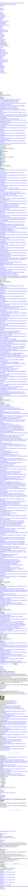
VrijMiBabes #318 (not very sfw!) (9, 101)
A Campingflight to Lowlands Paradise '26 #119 (13, 483)
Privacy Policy (15, 886)
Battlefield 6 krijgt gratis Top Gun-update (11, 661)
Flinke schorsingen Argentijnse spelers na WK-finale (14, 276)
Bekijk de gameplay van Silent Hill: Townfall (12, 224)
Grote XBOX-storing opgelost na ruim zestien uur (13, 624)
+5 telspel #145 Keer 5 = (7, 406)
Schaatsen (2, 40)
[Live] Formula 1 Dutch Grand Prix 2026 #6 (12, 435)
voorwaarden (12, 868)
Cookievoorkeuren (23, 886)
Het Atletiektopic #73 (6, 570)
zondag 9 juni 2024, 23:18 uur (7, 837)
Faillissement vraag (6, 443)
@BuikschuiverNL (13, 702)
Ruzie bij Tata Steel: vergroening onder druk (11, 493)
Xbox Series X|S (4, 53)
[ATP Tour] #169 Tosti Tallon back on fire (11, 444)
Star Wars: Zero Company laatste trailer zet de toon (13, 662)
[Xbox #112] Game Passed (8, 513)
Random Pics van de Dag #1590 (9, 368)
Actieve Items (13, 3)
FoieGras (2, 790)
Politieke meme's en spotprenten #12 (10, 408)
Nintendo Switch (4, 52)
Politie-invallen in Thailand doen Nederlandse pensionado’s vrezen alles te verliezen (12, 106)
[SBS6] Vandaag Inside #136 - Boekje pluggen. (13, 476)
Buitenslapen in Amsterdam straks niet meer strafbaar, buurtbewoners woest (12, 714)
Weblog (5, 3)
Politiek (1, 18)
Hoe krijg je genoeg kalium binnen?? (10, 524)
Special (3, 162)
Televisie (2, 29)
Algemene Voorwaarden (5, 886)
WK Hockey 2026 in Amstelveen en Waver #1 (12, 484)
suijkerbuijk (2, 795)
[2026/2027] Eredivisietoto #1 (9, 563)
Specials (10, 4)
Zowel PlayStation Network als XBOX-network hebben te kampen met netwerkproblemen (12, 626)
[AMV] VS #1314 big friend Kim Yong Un (12, 428)
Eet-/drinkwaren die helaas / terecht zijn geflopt (12, 528)
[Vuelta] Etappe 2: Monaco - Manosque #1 (12, 568)
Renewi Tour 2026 (6, 555)
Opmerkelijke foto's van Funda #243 (10, 473)
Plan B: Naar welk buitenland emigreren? (11, 523)
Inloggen (2, 5)
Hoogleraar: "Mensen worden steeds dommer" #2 (13, 510)
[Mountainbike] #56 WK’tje (8, 531)
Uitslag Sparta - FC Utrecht (8, 227)
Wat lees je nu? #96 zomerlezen (9, 487)
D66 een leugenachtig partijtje (8, 332)
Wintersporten (3, 41)
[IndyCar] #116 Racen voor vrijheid (10, 504)
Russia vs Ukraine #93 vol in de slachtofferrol (12, 541)
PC (0, 48)
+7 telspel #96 (5, 405)
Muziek (1, 26)
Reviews (2, 4)
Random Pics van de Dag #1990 (9, 118)
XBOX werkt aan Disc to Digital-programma (12, 623)
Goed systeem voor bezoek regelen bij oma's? (12, 522)
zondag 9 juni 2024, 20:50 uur (7, 792)
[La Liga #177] (5, 450)
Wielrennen (2, 39)
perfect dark (2, 687)
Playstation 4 (3, 49)
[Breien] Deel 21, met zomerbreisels (10, 412)
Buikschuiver (13, 703)
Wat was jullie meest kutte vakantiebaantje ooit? (13, 485)
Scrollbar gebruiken (5, 95)
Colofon (2, 70)
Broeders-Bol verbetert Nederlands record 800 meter (13, 277)
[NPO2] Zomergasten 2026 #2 (9, 452)
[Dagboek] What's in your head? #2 (10, 546)
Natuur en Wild (5, 511)
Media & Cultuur (4, 30)
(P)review (3, 161)
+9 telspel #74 (5, 404)
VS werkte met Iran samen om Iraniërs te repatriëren (13, 114)
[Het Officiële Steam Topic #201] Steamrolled (12, 501)
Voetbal (1, 34)
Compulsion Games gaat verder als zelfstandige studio (14, 258)
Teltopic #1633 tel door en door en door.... (11, 417)
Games (1, 47)
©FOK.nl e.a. (3, 888)
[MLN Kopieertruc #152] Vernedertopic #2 (11, 458)
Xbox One (2, 51)
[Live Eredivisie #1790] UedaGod (10, 562)
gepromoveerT (3, 833)
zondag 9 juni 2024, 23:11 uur (7, 831)
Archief (14, 4)
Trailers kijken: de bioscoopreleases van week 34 (12, 225)
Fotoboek (2, 66)
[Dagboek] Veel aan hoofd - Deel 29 (10, 478)
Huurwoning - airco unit (7, 530)
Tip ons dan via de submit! (18, 692)
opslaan (2, 97)
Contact (2, 69)
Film (1, 27)
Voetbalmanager (3, 44)
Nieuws (18, 3)
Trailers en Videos (4, 60)
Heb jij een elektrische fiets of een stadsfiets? (12, 520)
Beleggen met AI (5, 423)
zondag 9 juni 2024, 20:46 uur (7, 787)
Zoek (8, 3)
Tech (1, 19)
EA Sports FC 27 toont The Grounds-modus (11, 621)
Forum (1, 3)
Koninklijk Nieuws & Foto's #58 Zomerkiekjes (12, 537)
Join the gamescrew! (22, 693)
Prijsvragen (2, 67)
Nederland (2, 14)
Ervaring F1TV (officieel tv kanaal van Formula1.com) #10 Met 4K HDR (11, 463)
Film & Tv (3, 154)
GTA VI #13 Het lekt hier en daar (9, 436)
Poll (2, 164)
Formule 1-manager (4, 45)
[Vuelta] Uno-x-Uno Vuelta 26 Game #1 (11, 427)
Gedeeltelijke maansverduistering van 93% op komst (13, 203)
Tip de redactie (3, 73)
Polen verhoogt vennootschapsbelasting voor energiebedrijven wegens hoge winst (12, 387)
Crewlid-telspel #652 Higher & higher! (11, 438)
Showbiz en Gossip (4, 21)
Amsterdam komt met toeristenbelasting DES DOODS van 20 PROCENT (12, 431)
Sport (1, 32)
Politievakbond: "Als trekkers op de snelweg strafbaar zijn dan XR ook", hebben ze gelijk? (12, 354)
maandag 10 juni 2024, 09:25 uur (7, 846)
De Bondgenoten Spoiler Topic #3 (10, 482)
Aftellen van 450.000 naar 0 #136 (10, 454)
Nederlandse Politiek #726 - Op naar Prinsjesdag (13, 495)
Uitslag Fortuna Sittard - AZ (8, 230)
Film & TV (2, 56)
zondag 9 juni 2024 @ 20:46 (8, 799)
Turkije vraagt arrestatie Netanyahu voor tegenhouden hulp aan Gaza (11, 262)
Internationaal (3, 16)
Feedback (2, 71)
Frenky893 (2, 840)
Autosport (2, 36)
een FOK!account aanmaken (6, 861)
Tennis (1, 38)
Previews (6, 4)
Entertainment (3, 23)
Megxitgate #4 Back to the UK (9, 554)
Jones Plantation (5, 514)
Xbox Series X (3, 670)
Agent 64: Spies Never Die (7, 594)
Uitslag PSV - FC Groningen (8, 194)
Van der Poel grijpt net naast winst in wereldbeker (13, 193)
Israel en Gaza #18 (6, 465)
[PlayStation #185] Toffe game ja (9, 559)
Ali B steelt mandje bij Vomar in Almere (11, 471)
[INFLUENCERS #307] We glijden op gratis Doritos (14, 416)
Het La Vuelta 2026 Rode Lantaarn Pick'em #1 (12, 426)
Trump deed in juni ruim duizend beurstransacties (13, 217)
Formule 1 (2, 35)
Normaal (3, 779)
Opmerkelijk (3, 22)
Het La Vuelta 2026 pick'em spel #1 (10, 425)
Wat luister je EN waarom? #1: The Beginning (12, 542)
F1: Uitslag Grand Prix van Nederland (10, 99)
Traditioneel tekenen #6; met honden (10, 561)
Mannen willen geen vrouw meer (9, 418)
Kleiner (3, 780)
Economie (2, 17)
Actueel (2, 13)
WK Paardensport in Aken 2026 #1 (10, 567)
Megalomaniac (3, 849)
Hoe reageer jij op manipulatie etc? (9, 502)
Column (3, 159)
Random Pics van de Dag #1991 (9, 108)
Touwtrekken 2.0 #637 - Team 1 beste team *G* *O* (14, 439)
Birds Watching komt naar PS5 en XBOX (11, 603)
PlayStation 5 (3, 54)
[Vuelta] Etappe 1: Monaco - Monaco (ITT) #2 (12, 550)
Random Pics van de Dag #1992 (9, 100)
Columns (22, 3)
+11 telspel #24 (5, 453)
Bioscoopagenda (4, 31)
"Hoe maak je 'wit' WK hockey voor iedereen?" (13, 419)
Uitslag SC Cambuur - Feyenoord (9, 188)
